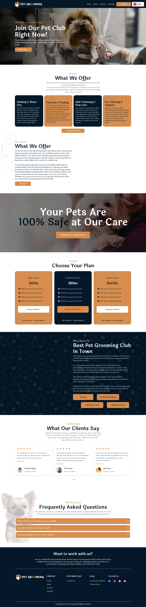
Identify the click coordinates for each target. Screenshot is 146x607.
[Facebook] (109, 581)
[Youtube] (124, 581)
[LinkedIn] (119, 581)
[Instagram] (114, 581)
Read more (21, 464)
